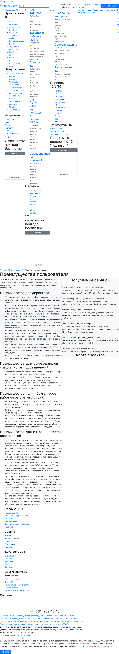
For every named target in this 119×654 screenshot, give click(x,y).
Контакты (9, 567)
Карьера (8, 558)
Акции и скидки (12, 538)
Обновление (35, 213)
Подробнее (37, 265)
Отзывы (8, 564)
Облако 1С (30, 10)
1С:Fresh (35, 13)
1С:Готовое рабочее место (37, 36)
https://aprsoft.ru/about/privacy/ (103, 646)
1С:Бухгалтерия (16, 87)
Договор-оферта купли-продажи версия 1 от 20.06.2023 (36, 621)
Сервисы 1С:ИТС (57, 131)
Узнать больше (64, 150)
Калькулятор (35, 190)
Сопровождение (66, 44)
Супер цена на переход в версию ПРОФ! (35, 112)
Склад (7, 125)
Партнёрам (10, 547)
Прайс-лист (10, 527)
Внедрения (10, 561)
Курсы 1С (9, 518)
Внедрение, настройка (63, 14)
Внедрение (35, 193)
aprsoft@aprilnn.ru (92, 4)
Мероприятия (110, 10)
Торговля (9, 128)
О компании (10, 556)
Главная (3, 270)
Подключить (15, 178)
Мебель (8, 122)
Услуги (53, 10)
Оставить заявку (109, 6)
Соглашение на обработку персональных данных (22, 616)
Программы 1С (11, 10)
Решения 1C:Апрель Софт (14, 35)
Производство (11, 119)
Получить (15, 153)
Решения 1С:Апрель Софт (16, 516)
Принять (5, 652)
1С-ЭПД (58, 91)
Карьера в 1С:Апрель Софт (17, 590)
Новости (9, 541)
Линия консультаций (59, 134)
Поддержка (10, 544)
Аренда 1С (35, 64)
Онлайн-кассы (11, 587)
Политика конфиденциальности (60, 616)
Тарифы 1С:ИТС (57, 129)
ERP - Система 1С (13, 579)
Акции (12, 66)
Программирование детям (17, 585)
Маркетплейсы (11, 133)
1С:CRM (12, 107)
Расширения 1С (63, 69)
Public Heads (24, 635)
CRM (7, 130)
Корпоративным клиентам (17, 524)
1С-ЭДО (58, 110)
